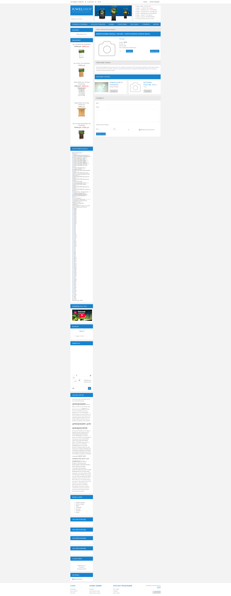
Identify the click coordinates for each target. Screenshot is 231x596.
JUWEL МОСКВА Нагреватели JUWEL (80, 187)
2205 (74, 256)
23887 (74, 214)
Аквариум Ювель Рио (82, 447)
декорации (79, 403)
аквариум (88, 404)
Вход (145, 2)
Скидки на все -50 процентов (80, 191)
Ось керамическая (85, 479)
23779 (74, 276)
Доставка (72, 593)
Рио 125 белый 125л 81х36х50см (82, 44)
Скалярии (89, 469)
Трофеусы (74, 463)
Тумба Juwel (79, 415)
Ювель (73, 443)
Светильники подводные (78, 453)
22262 (74, 287)
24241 (74, 266)
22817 (74, 241)
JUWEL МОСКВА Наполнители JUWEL (80, 177)
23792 (74, 299)
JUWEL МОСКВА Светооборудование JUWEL (79, 182)
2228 (74, 226)
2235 (74, 239)
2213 (74, 250)
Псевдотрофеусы (76, 464)
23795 (74, 291)
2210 (74, 251)
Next (128, 13)
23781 (74, 275)
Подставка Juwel (82, 481)
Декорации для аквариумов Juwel (79, 430)
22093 (74, 246)
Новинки (91, 589)
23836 (74, 209)
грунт (84, 409)
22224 (74, 219)
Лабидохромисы (82, 463)
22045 (74, 284)
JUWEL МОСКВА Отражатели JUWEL (80, 180)
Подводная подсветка (85, 452)
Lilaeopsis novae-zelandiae (82, 484)
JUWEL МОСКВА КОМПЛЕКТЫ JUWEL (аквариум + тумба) (81, 157)
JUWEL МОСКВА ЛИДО (79, 161)
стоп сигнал (74, 400)
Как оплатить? (74, 591)
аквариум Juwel (78, 443)
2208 (74, 253)
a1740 (74, 294)
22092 (74, 223)
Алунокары (75, 468)
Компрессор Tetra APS (81, 414)
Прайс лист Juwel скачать (77, 406)
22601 (74, 218)
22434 (74, 221)
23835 (74, 212)
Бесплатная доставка (94, 591)
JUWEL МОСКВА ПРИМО (80, 162)
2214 (74, 248)
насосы (77, 448)
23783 (74, 274)
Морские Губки (86, 406)
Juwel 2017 (76, 419)
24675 (74, 257)
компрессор (81, 448)
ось (78, 481)
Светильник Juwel (85, 442)
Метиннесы (84, 461)
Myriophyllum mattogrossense (78, 486)
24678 (74, 263)
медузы (79, 409)
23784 (74, 272)
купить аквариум (86, 420)
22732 (74, 238)
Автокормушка (81, 400)
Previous (98, 13)
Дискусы (84, 468)
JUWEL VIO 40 (86, 399)
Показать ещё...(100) (77, 300)
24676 (74, 265)
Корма (75, 154)
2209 (74, 252)
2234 (74, 243)
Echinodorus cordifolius (77, 482)
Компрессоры (87, 448)
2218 (74, 233)
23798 (74, 222)
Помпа (87, 409)
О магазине (73, 589)
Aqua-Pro (74, 410)
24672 (74, 260)
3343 (74, 285)
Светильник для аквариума (78, 450)
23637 (74, 267)
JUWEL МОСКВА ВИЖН (79, 160)
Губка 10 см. (78, 479)
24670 (74, 261)
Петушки (83, 466)
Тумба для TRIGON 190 (82, 476)
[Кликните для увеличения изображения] (107, 48)
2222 (74, 231)
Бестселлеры (116, 593)
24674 (74, 258)
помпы (73, 448)
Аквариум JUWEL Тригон (82, 474)
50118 (81, 471)
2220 (74, 232)
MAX (141, 6)
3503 (74, 289)
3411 (74, 292)
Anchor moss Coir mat (81, 487)
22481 (74, 281)
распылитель (85, 415)
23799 (74, 210)
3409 (74, 296)
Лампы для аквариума (78, 193)
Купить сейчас (154, 51)
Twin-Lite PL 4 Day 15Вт (77, 399)
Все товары (116, 589)
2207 (74, 255)
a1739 (74, 290)
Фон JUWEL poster (81, 410)
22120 (74, 244)
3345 (74, 282)
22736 (74, 234)
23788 (74, 268)
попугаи (80, 468)
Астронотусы (75, 469)
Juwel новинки (77, 198)
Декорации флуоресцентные (80, 155)
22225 (74, 215)
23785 (74, 271)
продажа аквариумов (81, 432)
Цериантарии (75, 409)
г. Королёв (142, 13)
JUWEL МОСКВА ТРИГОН (80, 164)
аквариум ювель (80, 445)
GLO (74, 197)
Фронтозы (81, 469)
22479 (74, 280)
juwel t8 (81, 419)
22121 (74, 286)
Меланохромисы (76, 471)
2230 (74, 224)
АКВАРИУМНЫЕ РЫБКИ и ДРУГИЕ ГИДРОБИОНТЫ (79, 195)
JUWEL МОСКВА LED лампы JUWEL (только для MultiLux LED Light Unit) (81, 174)
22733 (74, 237)
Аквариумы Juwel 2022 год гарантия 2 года (79, 201)
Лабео (73, 466)
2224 (74, 228)
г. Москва (142, 9)
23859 (74, 213)
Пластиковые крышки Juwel (82, 417)
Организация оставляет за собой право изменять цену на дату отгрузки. (81, 207)
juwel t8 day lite (86, 419)
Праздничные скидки (94, 593)
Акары (84, 469)
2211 (74, 262)
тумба (85, 445)
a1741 (74, 297)
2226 (74, 227)
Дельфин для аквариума (77, 420)
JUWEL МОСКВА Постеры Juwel (79, 166)
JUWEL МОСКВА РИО (79, 159)
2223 (74, 229)
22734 (74, 236)
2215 (74, 247)
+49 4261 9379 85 (149, 16)
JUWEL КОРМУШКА (77, 435)
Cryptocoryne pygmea (79, 491)
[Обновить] (90, 375)
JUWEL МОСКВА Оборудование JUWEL (81, 171)
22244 (74, 279)
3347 (74, 277)
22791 (74, 295)
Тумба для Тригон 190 (79, 477)
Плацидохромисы (85, 464)
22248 (74, 217)
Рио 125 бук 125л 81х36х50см (82, 63)
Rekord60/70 (75, 447)
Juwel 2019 (88, 481)
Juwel (83, 439)
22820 (74, 242)
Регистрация (154, 2)
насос (89, 447)
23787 (74, 270)
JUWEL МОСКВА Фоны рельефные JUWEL (79, 168)
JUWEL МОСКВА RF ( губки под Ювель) (81, 190)
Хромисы (78, 466)
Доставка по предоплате (79, 199)
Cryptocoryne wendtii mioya (129, 47)
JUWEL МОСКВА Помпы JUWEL (79, 185)
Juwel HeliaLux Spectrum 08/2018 (83, 437)
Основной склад (77, 152)
